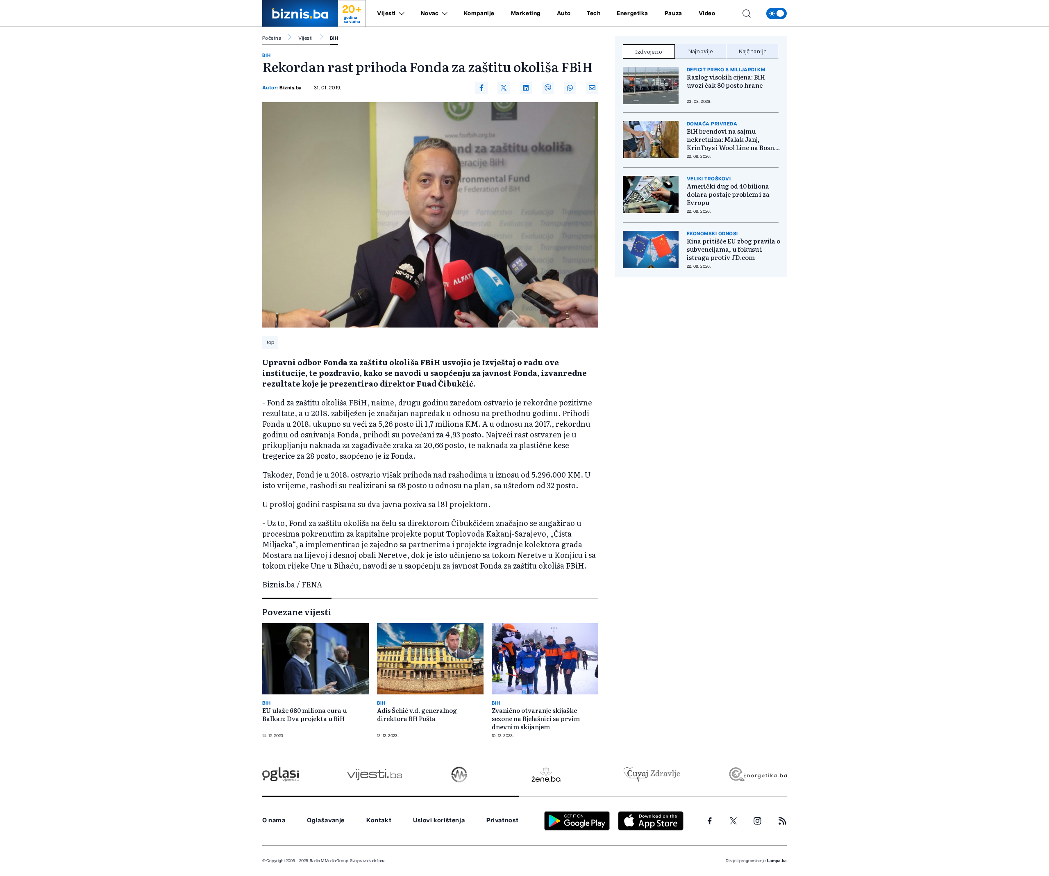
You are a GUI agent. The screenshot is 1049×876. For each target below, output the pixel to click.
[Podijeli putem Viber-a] (548, 88)
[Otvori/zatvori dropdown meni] (400, 13)
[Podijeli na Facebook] (481, 88)
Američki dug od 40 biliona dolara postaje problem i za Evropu (728, 194)
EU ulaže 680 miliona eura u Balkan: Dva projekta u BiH (304, 714)
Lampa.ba (777, 861)
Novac (430, 13)
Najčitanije (752, 51)
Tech (593, 13)
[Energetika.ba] (757, 774)
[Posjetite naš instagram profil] (757, 821)
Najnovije (700, 51)
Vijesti (386, 13)
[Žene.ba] (546, 774)
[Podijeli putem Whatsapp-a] (570, 88)
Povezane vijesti (297, 611)
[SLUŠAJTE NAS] (459, 774)
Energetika (632, 13)
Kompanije (479, 13)
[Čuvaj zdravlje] (652, 774)
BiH (334, 38)
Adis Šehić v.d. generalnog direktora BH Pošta (417, 714)
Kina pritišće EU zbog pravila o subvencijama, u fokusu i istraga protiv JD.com (733, 249)
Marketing (525, 13)
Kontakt (378, 820)
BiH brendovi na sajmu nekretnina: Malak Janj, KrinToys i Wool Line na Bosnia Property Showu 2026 (733, 139)
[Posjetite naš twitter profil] (733, 821)
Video (707, 13)
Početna (271, 38)
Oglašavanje (326, 820)
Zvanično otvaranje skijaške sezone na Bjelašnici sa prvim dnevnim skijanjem (536, 718)
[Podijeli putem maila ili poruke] (592, 88)
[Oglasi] (280, 774)
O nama (274, 820)
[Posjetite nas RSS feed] (782, 821)
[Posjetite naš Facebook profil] (709, 821)
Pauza (673, 13)
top (270, 342)
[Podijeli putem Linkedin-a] (526, 88)
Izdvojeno (648, 51)
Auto (563, 13)
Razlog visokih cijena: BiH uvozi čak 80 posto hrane (726, 81)
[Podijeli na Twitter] (503, 88)
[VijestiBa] (374, 774)
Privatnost (502, 820)
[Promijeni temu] (776, 13)
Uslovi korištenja (439, 820)
